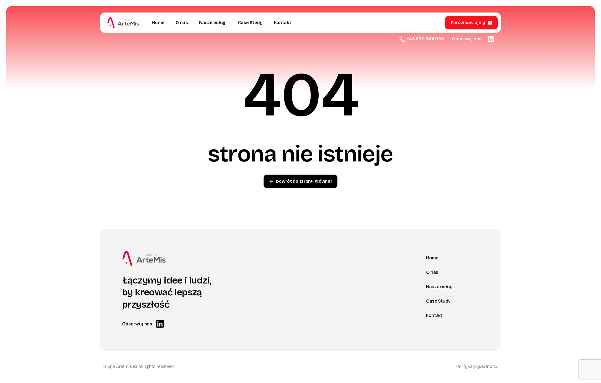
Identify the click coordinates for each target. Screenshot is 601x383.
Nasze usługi (440, 286)
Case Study (438, 301)
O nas (432, 272)
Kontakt (434, 315)
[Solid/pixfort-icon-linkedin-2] (160, 324)
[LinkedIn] (490, 39)
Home (432, 258)
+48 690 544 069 (425, 39)
